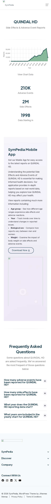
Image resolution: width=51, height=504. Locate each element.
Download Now (19, 250)
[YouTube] (20, 480)
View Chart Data (25, 74)
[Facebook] (2, 480)
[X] (15, 480)
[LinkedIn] (11, 480)
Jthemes (43, 493)
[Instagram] (7, 480)
